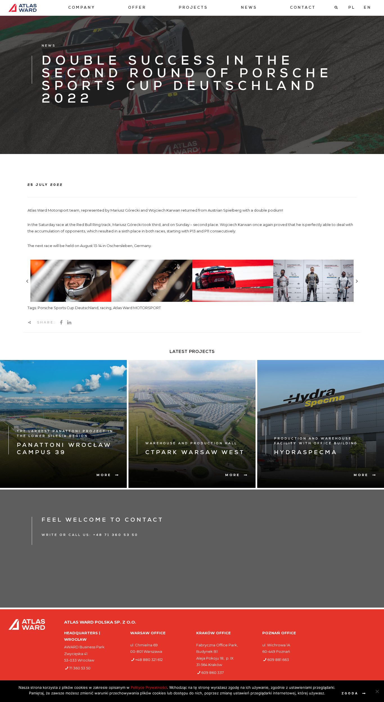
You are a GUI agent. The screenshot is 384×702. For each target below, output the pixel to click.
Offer (137, 8)
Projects (193, 8)
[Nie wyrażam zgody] (377, 691)
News (249, 8)
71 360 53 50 (80, 668)
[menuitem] (82, 8)
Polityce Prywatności (149, 687)
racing (105, 307)
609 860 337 (212, 672)
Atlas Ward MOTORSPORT (137, 307)
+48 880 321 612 (149, 659)
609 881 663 (278, 659)
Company (81, 8)
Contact (303, 8)
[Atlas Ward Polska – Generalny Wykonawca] (22, 8)
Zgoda (350, 693)
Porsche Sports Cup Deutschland (68, 307)
